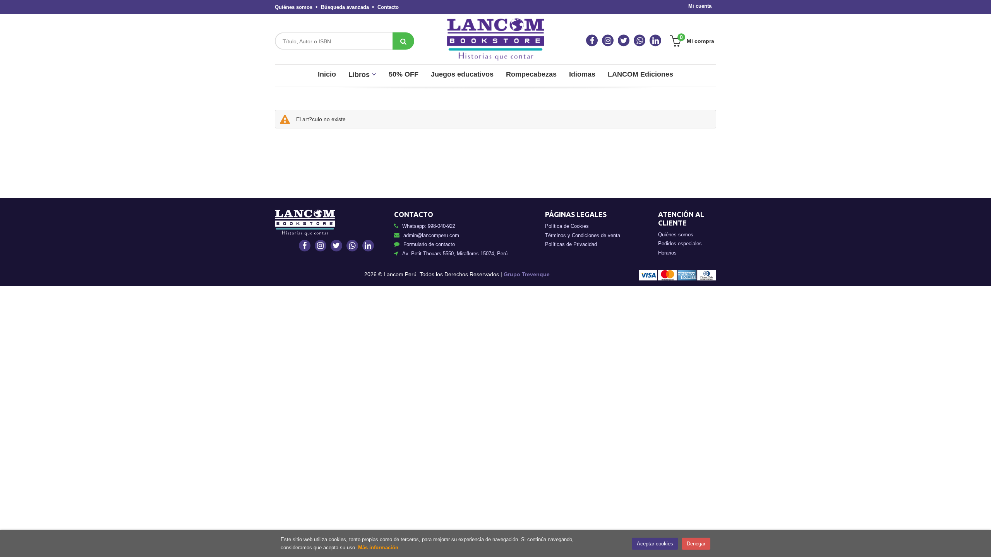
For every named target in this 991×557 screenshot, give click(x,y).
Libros (360, 75)
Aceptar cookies (655, 544)
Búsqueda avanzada (345, 7)
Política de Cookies (567, 226)
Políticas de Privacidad (571, 244)
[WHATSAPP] (639, 40)
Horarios (667, 253)
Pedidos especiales (680, 243)
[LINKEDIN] (655, 40)
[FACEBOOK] (592, 40)
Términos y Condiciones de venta (582, 235)
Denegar (696, 544)
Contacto (388, 7)
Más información (378, 547)
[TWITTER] (623, 40)
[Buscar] (403, 41)
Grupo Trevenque (527, 274)
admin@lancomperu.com (431, 235)
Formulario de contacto (429, 244)
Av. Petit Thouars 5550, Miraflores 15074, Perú (455, 253)
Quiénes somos (293, 7)
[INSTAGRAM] (608, 40)
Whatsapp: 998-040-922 (428, 226)
